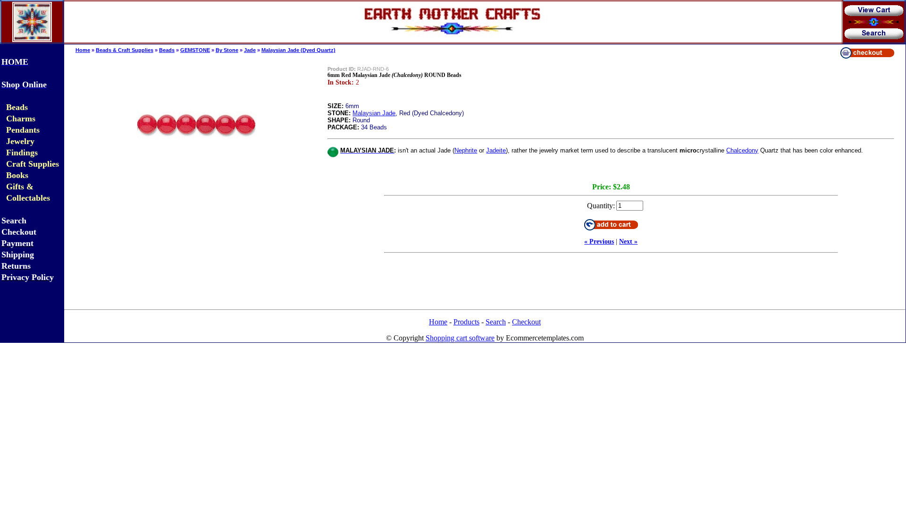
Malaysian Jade (373, 113)
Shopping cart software (460, 338)
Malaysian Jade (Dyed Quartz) (298, 50)
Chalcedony (742, 150)
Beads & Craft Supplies (124, 50)
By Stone (227, 50)
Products (466, 322)
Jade (250, 50)
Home (83, 50)
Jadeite (496, 150)
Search (496, 322)
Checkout (526, 322)
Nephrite (465, 150)
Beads (167, 50)
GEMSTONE (195, 50)
